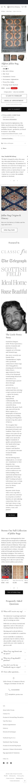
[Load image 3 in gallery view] (21, 58)
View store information (10, 119)
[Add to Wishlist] (10, 567)
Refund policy (12, 775)
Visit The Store (7, 721)
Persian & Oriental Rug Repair (12, 745)
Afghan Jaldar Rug (4, 580)
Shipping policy (19, 778)
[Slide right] (26, 58)
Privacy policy (20, 775)
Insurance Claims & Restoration (12, 749)
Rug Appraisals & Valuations (11, 753)
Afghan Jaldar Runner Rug (18, 580)
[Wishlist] (22, 7)
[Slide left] (1, 58)
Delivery (5, 728)
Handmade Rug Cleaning (10, 742)
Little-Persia (13, 773)
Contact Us (6, 713)
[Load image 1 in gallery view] (7, 58)
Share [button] (4, 148)
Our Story (11, 515)
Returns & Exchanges (9, 732)
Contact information (15, 780)
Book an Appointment (9, 724)
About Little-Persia (8, 710)
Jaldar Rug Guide (9, 230)
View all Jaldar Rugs (14, 592)
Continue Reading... (8, 138)
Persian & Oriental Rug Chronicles (13, 717)
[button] (2, 7)
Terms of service (10, 778)
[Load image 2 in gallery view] (14, 58)
